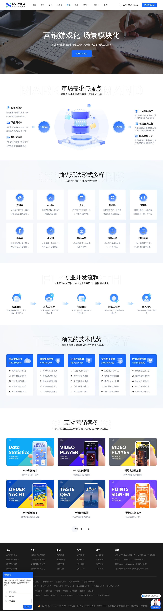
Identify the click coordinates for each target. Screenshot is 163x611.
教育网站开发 (61, 582)
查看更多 (79, 529)
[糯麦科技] (15, 5)
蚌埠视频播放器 (133, 470)
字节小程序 (69, 586)
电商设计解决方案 (38, 569)
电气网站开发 (74, 582)
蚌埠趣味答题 (81, 513)
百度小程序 (58, 586)
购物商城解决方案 (38, 559)
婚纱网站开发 (34, 582)
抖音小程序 (33, 586)
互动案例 (60, 564)
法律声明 (135, 606)
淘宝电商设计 (11, 569)
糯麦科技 (99, 564)
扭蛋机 (82, 591)
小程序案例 (61, 559)
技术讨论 (80, 569)
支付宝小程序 (46, 586)
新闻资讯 (80, 555)
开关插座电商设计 (68, 595)
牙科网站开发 (47, 582)
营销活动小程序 (113, 586)
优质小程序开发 (12, 559)
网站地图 (144, 606)
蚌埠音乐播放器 (81, 470)
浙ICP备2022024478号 (86, 606)
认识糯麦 (99, 555)
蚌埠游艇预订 (30, 513)
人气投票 (74, 591)
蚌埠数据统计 (30, 470)
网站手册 (99, 559)
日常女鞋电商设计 (103, 595)
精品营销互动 (11, 564)
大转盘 (65, 591)
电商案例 (60, 569)
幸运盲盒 (38, 591)
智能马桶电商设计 (51, 595)
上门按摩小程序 (98, 586)
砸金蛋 (90, 591)
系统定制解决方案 (38, 564)
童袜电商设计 (36, 595)
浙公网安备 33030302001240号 (53, 606)
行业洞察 (80, 564)
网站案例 (60, 555)
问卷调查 (48, 591)
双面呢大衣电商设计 (86, 595)
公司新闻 (80, 559)
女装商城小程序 (83, 586)
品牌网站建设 (11, 555)
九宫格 (57, 591)
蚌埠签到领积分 (133, 513)
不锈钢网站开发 (88, 582)
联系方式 (99, 569)
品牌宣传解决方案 (38, 555)
